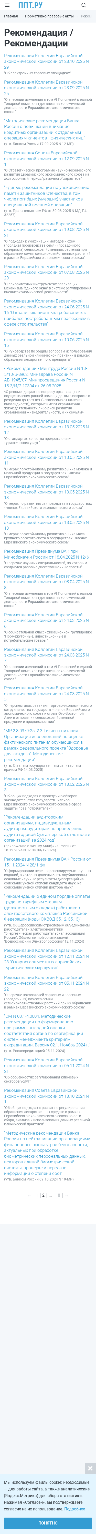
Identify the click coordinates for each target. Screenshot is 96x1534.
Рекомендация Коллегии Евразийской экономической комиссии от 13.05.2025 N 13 (46, 491)
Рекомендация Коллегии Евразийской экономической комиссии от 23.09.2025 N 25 (46, 87)
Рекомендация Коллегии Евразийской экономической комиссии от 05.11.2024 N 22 (46, 983)
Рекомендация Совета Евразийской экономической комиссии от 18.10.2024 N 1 (46, 1096)
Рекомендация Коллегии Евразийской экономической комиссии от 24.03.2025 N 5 (46, 693)
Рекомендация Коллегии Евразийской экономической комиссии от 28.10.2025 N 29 (46, 61)
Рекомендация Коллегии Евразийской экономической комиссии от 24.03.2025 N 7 (46, 655)
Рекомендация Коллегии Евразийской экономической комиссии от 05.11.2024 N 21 (46, 1065)
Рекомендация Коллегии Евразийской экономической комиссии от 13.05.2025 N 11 (46, 457)
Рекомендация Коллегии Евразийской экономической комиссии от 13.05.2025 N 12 (46, 427)
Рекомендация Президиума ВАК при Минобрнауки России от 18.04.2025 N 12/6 (46, 554)
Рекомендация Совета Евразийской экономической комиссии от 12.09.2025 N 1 (46, 158)
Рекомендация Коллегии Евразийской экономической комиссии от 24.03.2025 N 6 (46, 620)
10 (58, 1195)
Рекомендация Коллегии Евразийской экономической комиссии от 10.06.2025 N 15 (46, 339)
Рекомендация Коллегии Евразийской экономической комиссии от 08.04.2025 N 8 (46, 581)
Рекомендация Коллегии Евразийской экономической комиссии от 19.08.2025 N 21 (46, 229)
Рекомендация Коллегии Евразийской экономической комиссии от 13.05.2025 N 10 (46, 522)
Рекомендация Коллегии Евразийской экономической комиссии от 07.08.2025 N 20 (46, 272)
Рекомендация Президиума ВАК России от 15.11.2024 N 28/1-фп (47, 861)
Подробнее (74, 1509)
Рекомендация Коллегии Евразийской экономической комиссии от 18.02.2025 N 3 (46, 784)
